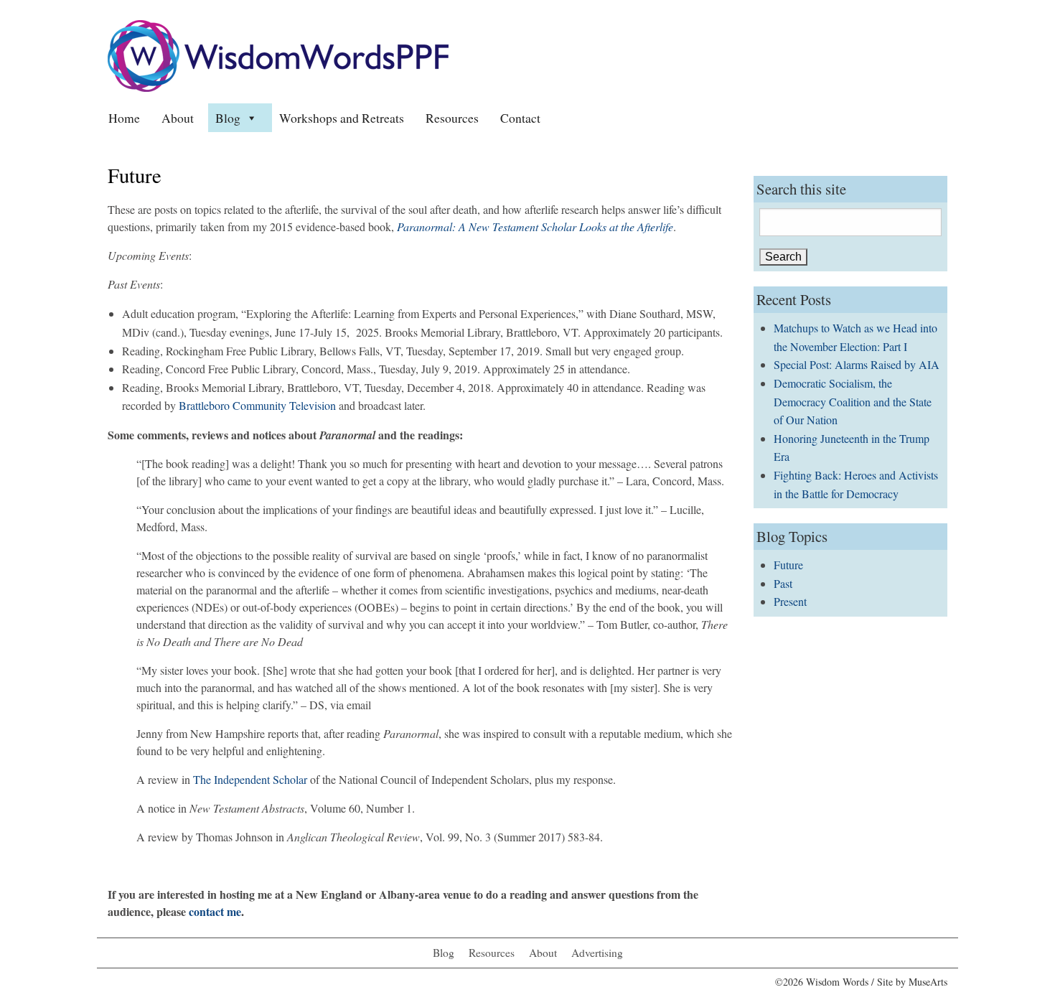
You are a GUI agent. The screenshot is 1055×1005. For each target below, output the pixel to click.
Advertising (597, 952)
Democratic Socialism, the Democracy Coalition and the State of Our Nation (853, 401)
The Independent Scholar (250, 779)
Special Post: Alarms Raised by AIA (856, 364)
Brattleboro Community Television (257, 405)
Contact (520, 117)
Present (790, 601)
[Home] (278, 54)
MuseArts (928, 981)
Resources (452, 117)
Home (124, 117)
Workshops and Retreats (341, 117)
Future (788, 564)
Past (783, 583)
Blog (227, 117)
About (177, 117)
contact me (215, 911)
